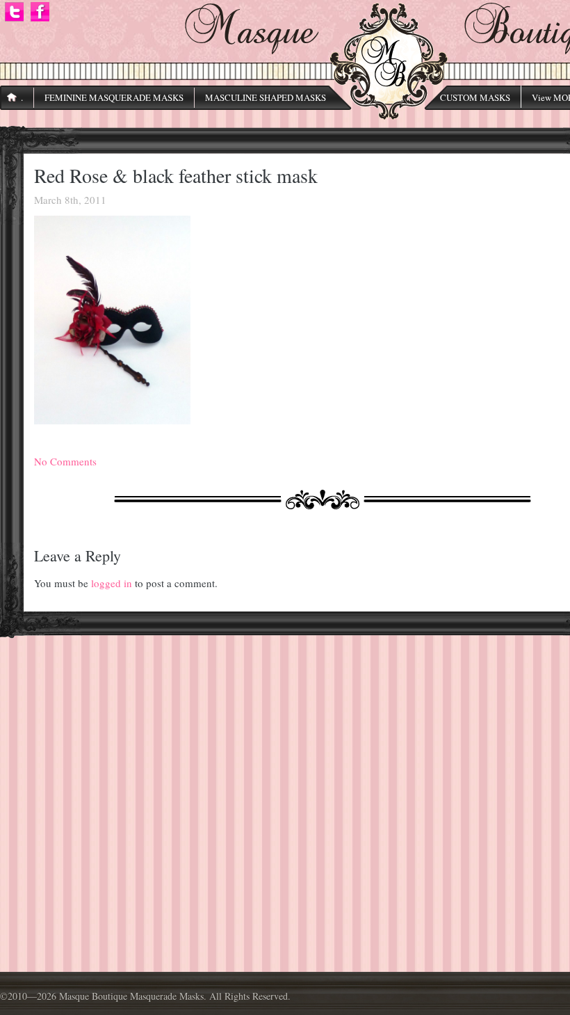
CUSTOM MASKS (475, 97)
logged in (111, 583)
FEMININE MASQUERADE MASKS (114, 97)
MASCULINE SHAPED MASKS (265, 97)
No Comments (65, 461)
